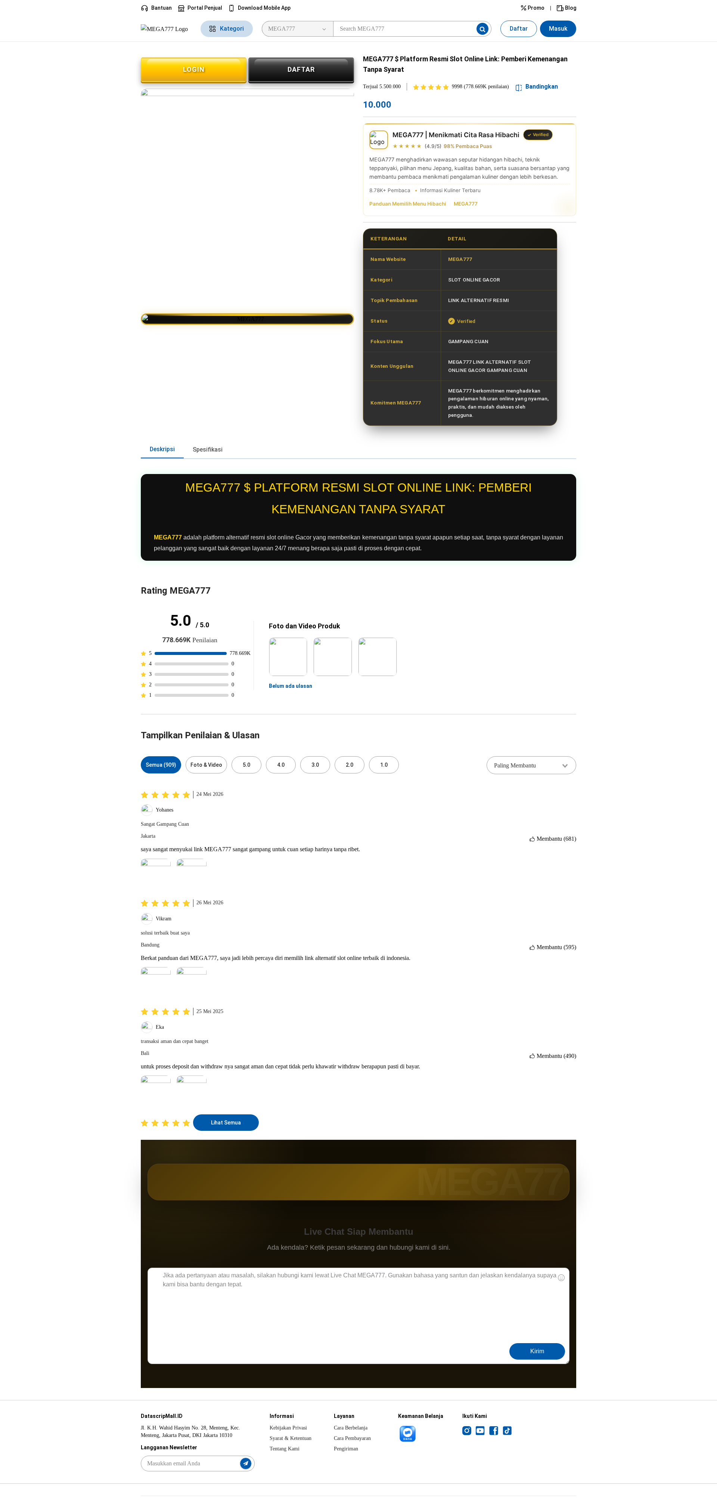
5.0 (246, 765)
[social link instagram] (466, 1430)
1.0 (384, 765)
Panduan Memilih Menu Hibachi (407, 204)
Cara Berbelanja (350, 1428)
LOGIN (194, 69)
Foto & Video (206, 765)
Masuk (558, 28)
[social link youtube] (480, 1430)
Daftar (519, 28)
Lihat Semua (226, 1123)
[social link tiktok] (507, 1430)
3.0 (315, 765)
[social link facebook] (493, 1430)
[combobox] (531, 765)
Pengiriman (346, 1449)
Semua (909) (161, 765)
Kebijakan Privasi (288, 1428)
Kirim (537, 1351)
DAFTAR (301, 69)
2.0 (349, 765)
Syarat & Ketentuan (290, 1438)
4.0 (281, 765)
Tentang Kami (284, 1449)
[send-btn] (246, 1463)
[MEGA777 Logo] (166, 29)
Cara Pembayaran (352, 1438)
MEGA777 (466, 204)
